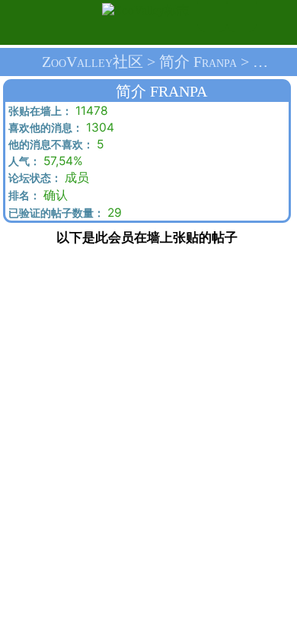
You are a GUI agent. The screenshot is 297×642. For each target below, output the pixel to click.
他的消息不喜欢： (49, 145)
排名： (22, 196)
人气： (22, 161)
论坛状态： (33, 178)
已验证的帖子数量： (54, 213)
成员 (47, 177)
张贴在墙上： (38, 111)
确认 (36, 195)
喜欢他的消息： (44, 128)
